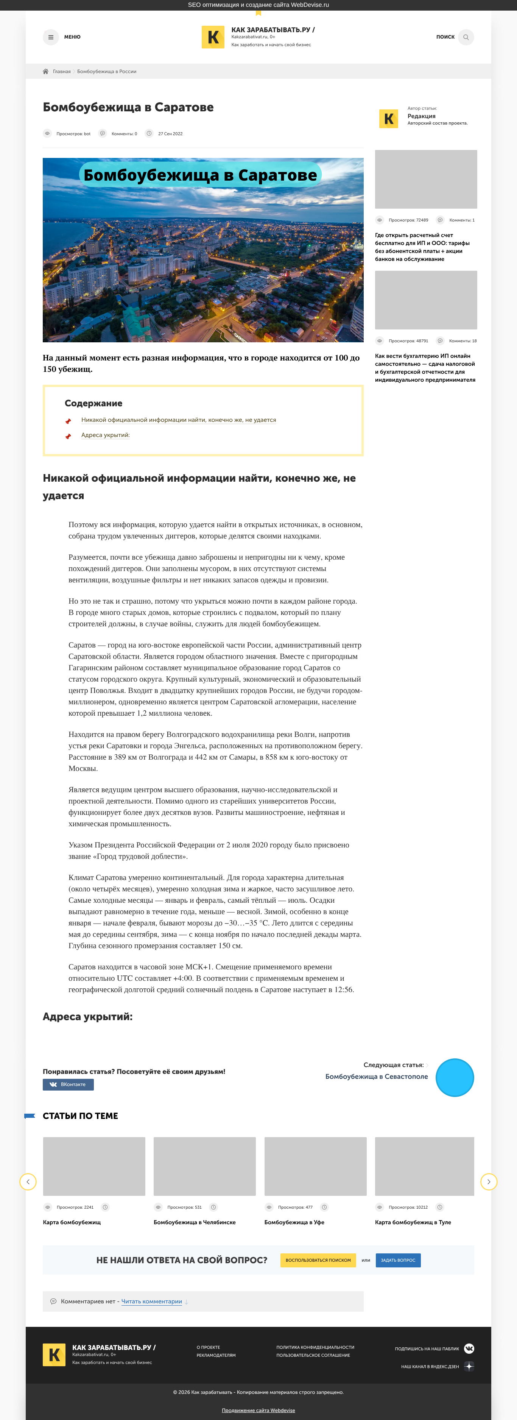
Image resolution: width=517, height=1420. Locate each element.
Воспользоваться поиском (318, 1260)
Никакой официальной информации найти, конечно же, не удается (178, 420)
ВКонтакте (73, 1085)
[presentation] (28, 1182)
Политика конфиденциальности (315, 1347)
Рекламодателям (216, 1355)
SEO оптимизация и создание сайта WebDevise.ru (258, 5)
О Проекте (208, 1347)
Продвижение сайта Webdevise (258, 1411)
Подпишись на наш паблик (427, 1349)
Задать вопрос (398, 1260)
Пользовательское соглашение (313, 1355)
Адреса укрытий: (105, 435)
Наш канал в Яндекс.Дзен (430, 1366)
